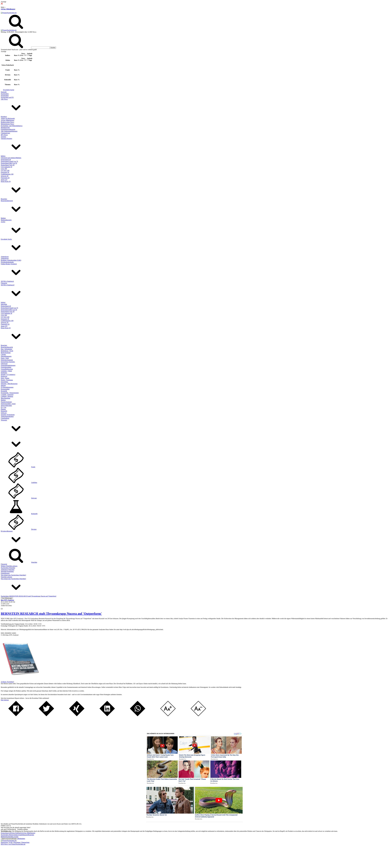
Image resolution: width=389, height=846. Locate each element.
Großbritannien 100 (7, 174)
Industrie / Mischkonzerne (9, 384)
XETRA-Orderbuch (7, 281)
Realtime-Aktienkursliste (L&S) (11, 260)
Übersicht (4, 283)
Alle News (4, 99)
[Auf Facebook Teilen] (16, 715)
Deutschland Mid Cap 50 (9, 163)
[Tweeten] (46, 715)
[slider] (4, 607)
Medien (3, 218)
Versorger (4, 420)
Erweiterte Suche (8, 90)
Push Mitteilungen (7, 598)
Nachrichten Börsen (7, 835)
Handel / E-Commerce (8, 374)
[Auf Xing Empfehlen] (77, 715)
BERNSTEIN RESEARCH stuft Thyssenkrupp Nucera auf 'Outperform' (51, 613)
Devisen (33, 529)
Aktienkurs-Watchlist (7, 569)
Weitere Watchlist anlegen (9, 566)
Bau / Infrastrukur (6, 349)
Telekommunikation (7, 416)
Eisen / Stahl (5, 358)
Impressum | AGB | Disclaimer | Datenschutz (15, 842)
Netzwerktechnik (6, 405)
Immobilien (4, 382)
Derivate (34, 498)
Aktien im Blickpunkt (8, 118)
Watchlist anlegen (6, 577)
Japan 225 (4, 180)
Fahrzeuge (4, 363)
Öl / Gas (3, 407)
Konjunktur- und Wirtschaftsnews (11, 126)
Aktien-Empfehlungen (21, 835)
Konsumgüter (5, 389)
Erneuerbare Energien (8, 362)
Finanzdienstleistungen (8, 365)
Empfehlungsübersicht (8, 129)
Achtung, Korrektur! (7, 682)
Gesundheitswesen (7, 369)
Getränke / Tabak (6, 371)
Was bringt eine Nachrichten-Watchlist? (13, 575)
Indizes (3, 156)
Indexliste (4, 304)
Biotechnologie (6, 353)
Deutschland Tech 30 (7, 165)
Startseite (4, 92)
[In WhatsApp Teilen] (137, 715)
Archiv (3, 222)
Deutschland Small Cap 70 (9, 161)
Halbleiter (4, 373)
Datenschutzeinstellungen (9, 838)
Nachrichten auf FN (7, 97)
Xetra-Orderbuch (16, 833)
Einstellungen (5, 573)
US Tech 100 (5, 170)
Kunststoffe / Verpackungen (10, 393)
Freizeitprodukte (6, 367)
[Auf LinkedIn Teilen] (107, 715)
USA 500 (4, 169)
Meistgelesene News (7, 124)
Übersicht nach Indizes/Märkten (11, 158)
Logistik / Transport (7, 394)
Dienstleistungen (6, 356)
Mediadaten (21, 838)
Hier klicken (5, 700)
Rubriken (4, 117)
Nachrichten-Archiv (12, 836)
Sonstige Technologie (8, 415)
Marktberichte (5, 127)
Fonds (33, 467)
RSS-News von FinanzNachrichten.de (13, 844)
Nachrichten (5, 94)
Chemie (3, 354)
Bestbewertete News (7, 122)
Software (4, 413)
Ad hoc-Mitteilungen (8, 9)
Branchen (4, 199)
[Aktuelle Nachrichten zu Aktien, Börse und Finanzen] (9, 13)
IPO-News (4, 135)
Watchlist (34, 562)
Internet (3, 385)
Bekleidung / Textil (7, 351)
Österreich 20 (5, 178)
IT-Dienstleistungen (7, 387)
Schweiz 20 (4, 176)
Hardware (4, 376)
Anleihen (34, 482)
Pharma (3, 409)
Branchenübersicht (7, 201)
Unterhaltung (5, 418)
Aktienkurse (5, 256)
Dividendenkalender (7, 262)
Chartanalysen (5, 133)
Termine (3, 137)
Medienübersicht (6, 220)
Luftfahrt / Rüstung (7, 396)
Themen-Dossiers (6, 138)
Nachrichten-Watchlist (8, 568)
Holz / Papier (5, 378)
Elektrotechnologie (7, 360)
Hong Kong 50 (6, 181)
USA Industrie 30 (6, 167)
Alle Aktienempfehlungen (9, 131)
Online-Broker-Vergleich (9, 264)
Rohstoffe (4, 411)
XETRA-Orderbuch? (7, 285)
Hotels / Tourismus (7, 380)
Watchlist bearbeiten (7, 571)
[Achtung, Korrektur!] (20, 680)
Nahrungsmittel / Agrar (8, 404)
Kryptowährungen (7, 531)
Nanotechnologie (6, 402)
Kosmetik (4, 391)
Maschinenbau (5, 398)
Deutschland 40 (6, 159)
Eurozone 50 (5, 172)
